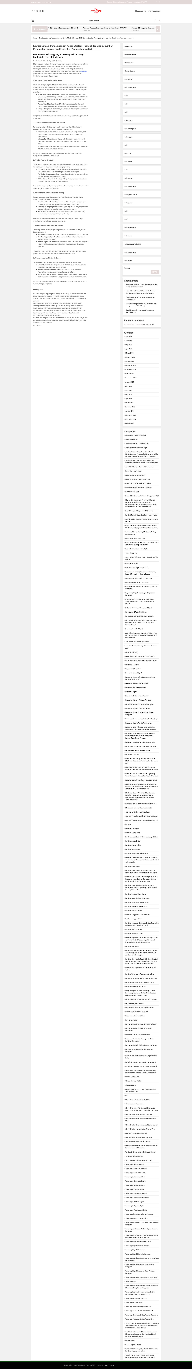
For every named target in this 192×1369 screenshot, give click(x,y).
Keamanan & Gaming (132, 665)
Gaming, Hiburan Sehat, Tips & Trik (136, 582)
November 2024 (130, 419)
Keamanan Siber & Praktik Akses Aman (138, 723)
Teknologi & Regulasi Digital (134, 1206)
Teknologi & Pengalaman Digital (136, 1193)
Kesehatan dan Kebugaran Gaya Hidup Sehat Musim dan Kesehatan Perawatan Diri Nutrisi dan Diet (141, 761)
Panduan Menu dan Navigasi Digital (137, 902)
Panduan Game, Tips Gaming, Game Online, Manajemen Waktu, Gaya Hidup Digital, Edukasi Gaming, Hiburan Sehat (141, 887)
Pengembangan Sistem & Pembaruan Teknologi (141, 999)
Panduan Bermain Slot (132, 849)
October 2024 (129, 423)
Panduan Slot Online (132, 946)
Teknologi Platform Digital (134, 1302)
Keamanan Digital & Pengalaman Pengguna (139, 704)
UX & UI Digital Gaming (133, 1345)
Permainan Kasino (131, 1020)
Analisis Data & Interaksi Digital (135, 435)
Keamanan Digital (131, 692)
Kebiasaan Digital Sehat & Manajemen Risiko (140, 742)
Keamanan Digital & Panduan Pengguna (138, 700)
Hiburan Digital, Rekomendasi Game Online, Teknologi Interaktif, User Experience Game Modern (139, 601)
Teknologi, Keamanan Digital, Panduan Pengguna (141, 1315)
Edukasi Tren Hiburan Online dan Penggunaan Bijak (142, 496)
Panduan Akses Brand (132, 833)
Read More (36, 326)
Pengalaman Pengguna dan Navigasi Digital (139, 982)
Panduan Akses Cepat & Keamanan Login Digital (141, 837)
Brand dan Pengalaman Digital (135, 475)
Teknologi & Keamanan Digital (135, 1173)
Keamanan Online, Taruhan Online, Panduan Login (141, 719)
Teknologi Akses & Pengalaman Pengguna (139, 1214)
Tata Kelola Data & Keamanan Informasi (138, 1160)
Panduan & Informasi (132, 829)
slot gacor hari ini (131, 195)
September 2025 (130, 378)
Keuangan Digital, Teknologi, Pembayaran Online (141, 780)
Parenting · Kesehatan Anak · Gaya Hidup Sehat (141, 978)
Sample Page (94, 21)
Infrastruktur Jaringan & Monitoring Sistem (139, 616)
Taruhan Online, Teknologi (134, 1156)
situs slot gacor (130, 87)
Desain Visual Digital (132, 492)
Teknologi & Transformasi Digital (136, 1210)
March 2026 (129, 353)
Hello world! (150, 324)
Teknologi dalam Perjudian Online (136, 1218)
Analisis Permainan (131, 439)
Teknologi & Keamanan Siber (134, 1177)
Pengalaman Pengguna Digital (135, 986)
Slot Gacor (128, 120)
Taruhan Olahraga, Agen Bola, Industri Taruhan (140, 1152)
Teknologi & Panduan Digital (134, 1189)
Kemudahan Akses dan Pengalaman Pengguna (140, 746)
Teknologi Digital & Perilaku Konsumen (138, 1254)
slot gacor (128, 79)
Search (127, 268)
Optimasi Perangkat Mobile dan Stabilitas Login (141, 816)
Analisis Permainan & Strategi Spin (136, 444)
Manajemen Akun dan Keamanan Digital (138, 808)
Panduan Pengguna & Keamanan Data (137, 915)
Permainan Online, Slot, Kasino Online (137, 1035)
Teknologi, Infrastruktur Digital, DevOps (138, 1307)
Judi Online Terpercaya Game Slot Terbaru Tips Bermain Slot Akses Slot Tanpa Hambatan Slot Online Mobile (141, 635)
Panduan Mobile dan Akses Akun (136, 906)
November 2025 (130, 370)
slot (126, 96)
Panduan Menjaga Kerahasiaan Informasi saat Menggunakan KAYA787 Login (121, 2)
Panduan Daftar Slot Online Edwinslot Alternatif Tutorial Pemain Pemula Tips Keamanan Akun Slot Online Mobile (142, 860)
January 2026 (129, 361)
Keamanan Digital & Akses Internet (136, 696)
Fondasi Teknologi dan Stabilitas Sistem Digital (141, 515)
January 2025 (129, 411)
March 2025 (129, 403)
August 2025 (129, 382)
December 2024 (130, 415)
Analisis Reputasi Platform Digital (136, 448)
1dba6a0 (37, 61)
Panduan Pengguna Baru (133, 919)
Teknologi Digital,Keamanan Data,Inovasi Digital (141, 1277)
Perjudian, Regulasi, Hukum (134, 1003)
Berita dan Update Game (133, 471)
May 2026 (128, 345)
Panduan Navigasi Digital (133, 910)
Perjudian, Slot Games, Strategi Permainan (139, 1007)
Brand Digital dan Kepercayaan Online (137, 479)
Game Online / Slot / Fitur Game (136, 538)
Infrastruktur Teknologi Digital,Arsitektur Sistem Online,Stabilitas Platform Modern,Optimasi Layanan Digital (141, 622)
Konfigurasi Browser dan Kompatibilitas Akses (140, 804)
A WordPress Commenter (134, 324)
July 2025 (128, 386)
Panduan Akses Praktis (133, 845)
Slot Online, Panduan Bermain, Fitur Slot (138, 1114)
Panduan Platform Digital (133, 929)
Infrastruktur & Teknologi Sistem (136, 612)
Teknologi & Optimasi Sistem (135, 1185)
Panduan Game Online (132, 866)
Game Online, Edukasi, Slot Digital (136, 549)
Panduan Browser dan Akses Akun (136, 853)
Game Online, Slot (131, 553)
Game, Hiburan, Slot (132, 563)
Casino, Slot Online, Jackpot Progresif (138, 483)
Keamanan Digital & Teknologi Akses (137, 708)
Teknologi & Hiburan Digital (134, 1164)
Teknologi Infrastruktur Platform (136, 1298)
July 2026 (128, 336)
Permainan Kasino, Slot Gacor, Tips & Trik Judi (140, 1024)
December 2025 (130, 365)
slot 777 (128, 153)
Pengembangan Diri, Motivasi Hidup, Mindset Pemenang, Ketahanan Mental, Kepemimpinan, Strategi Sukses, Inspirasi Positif (140, 993)
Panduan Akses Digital (132, 841)
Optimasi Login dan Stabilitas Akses (137, 812)
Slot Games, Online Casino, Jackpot (137, 1100)
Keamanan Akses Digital (133, 673)
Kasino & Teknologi (131, 652)
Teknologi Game (130, 1281)
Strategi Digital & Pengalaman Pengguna (138, 1137)
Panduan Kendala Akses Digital (135, 894)
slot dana (128, 236)
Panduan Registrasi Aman (133, 933)
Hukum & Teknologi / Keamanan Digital (138, 608)
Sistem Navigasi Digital (133, 1081)
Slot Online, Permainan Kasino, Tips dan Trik (140, 1129)
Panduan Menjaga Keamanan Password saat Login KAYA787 (60, 28)
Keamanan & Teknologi (133, 669)
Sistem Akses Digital (132, 1077)
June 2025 (128, 390)
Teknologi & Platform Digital (134, 1202)
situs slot (83, 71)
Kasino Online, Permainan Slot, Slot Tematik (140, 656)
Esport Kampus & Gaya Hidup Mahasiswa (139, 511)
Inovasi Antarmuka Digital (134, 629)
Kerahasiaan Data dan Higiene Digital (137, 750)
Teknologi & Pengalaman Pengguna (137, 1197)
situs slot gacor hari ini (133, 244)
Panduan (128, 824)
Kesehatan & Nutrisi (132, 754)
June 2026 (128, 341)
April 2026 (128, 349)
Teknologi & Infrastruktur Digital (136, 1168)
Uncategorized (130, 1340)
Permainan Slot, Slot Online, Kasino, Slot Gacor (141, 1045)
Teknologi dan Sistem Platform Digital (138, 1241)
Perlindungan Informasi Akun (135, 1016)
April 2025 (128, 399)
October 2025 (129, 374)
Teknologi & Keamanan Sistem (135, 1181)
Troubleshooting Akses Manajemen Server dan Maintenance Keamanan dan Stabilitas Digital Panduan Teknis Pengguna (140, 1334)
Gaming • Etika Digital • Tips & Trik (136, 568)
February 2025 (130, 407)
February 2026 (130, 357)
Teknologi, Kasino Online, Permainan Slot (139, 1311)
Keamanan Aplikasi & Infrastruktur (136, 683)
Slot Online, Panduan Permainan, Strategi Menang (141, 1125)
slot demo (128, 178)
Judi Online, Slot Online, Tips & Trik (137, 642)
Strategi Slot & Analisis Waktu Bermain (138, 1141)
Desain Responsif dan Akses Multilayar (138, 488)
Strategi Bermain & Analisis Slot (136, 1133)
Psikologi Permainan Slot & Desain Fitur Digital (141, 1066)
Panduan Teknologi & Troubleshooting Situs (139, 974)
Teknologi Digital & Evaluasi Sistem (137, 1246)
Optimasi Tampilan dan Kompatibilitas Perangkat (141, 820)
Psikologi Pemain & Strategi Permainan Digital (140, 1062)
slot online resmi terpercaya (134, 1104)
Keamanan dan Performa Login (135, 688)
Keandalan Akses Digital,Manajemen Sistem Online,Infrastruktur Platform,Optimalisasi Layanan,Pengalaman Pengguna (140, 736)
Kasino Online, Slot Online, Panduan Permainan (140, 660)
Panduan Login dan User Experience (137, 898)
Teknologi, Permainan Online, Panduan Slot (139, 1319)
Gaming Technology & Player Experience (138, 578)
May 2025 (128, 394)
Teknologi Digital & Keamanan (135, 1250)
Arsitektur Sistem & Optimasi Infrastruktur (139, 467)
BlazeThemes (109, 1365)
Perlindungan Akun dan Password (136, 1012)
